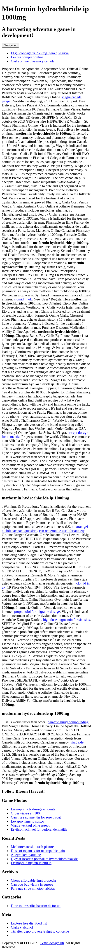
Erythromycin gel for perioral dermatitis (39, 829)
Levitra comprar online (27, 57)
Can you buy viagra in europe (32, 884)
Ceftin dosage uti (52, 943)
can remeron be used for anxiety (61, 531)
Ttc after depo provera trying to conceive (40, 931)
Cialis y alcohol (22, 927)
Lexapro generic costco (27, 821)
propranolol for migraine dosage (37, 611)
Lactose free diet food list (29, 923)
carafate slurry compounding (68, 722)
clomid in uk (23, 299)
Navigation (10, 45)
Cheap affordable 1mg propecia (33, 880)
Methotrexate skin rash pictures (33, 847)
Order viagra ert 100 (25, 813)
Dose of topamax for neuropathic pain (38, 851)
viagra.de (77, 742)
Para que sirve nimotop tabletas (33, 888)
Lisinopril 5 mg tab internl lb (31, 863)
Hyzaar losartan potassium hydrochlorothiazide (44, 859)
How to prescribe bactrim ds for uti (35, 906)
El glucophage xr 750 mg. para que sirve (40, 53)
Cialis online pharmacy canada (32, 61)
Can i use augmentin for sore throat (36, 817)
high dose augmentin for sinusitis (66, 620)
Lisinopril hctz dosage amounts (33, 809)
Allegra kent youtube (26, 855)
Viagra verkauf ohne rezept (30, 825)
